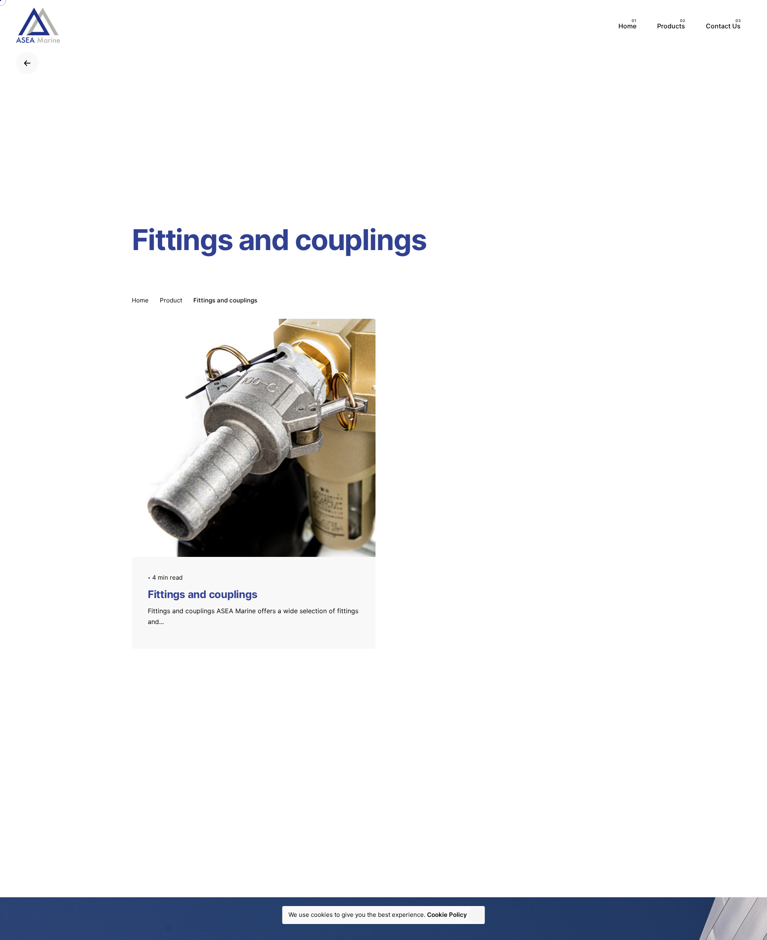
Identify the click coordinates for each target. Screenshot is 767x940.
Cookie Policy (447, 914)
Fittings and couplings (202, 594)
